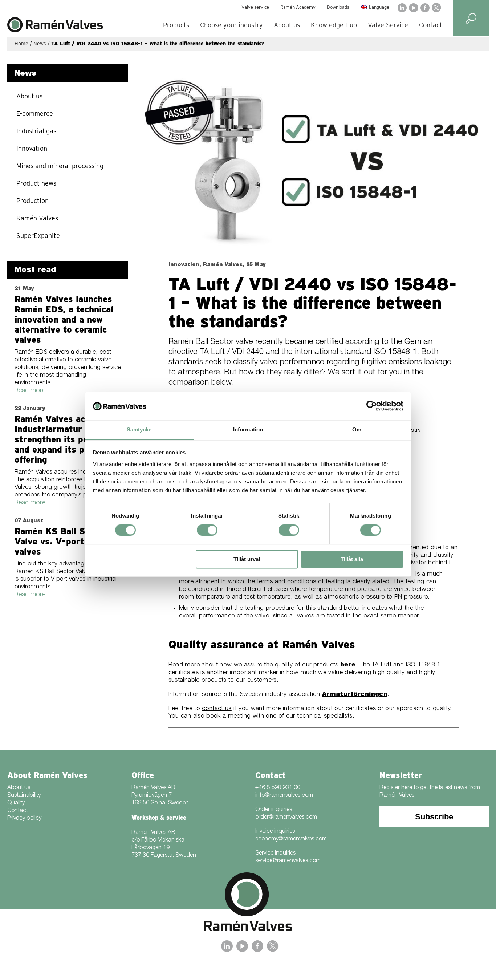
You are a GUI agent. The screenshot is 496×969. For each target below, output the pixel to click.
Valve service (255, 7)
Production (32, 200)
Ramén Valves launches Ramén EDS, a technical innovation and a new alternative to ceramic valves (64, 319)
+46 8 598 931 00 (277, 788)
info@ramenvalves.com (284, 796)
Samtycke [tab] (139, 429)
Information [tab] (248, 429)
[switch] (207, 530)
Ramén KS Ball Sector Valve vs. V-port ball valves (61, 541)
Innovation (31, 148)
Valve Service (388, 25)
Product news (36, 183)
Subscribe (434, 816)
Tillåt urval (246, 559)
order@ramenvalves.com (286, 817)
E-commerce (34, 113)
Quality (16, 803)
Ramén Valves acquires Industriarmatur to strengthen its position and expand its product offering (63, 439)
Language (379, 7)
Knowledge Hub (334, 25)
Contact (430, 25)
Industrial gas (36, 131)
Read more (30, 391)
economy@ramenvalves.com (291, 839)
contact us (217, 709)
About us (287, 25)
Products (176, 25)
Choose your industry (231, 25)
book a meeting (229, 716)
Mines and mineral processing (59, 166)
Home (21, 43)
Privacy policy (24, 819)
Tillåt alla (352, 559)
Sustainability (24, 796)
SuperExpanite (38, 235)
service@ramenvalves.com (288, 861)
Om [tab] (356, 429)
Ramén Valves (37, 218)
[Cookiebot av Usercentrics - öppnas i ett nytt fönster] (371, 406)
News (39, 43)
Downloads (338, 7)
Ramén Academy (298, 7)
